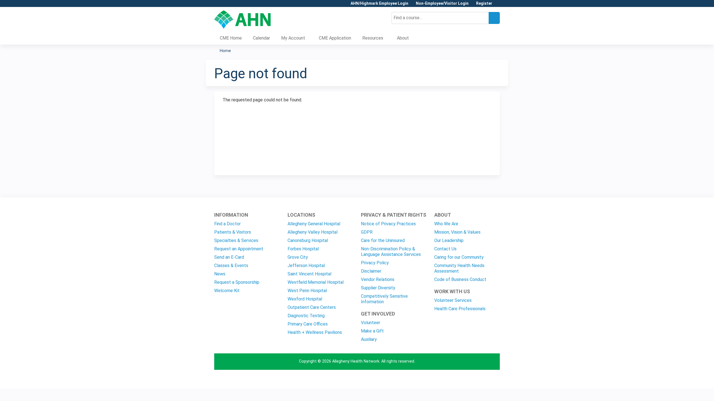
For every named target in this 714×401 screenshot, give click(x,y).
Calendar (261, 38)
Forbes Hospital (303, 248)
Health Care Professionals (460, 308)
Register (484, 3)
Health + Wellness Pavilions (315, 332)
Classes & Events (231, 265)
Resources (372, 38)
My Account (293, 38)
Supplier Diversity (378, 287)
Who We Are (446, 223)
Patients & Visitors (232, 232)
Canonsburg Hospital (308, 240)
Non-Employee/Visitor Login (442, 3)
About (403, 38)
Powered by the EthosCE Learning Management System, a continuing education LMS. (480, 379)
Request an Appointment (238, 248)
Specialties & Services (236, 240)
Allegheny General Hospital (314, 223)
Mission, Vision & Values (457, 232)
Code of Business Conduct (460, 279)
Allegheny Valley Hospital (312, 232)
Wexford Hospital (305, 299)
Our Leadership (449, 240)
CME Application (335, 38)
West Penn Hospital (307, 290)
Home (225, 50)
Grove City (298, 257)
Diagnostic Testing (306, 315)
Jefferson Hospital (306, 265)
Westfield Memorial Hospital (316, 282)
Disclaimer (371, 271)
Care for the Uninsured (383, 240)
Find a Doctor (227, 223)
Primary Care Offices (308, 324)
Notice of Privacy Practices (388, 223)
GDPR (367, 232)
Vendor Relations (377, 279)
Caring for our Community (459, 257)
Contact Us (445, 248)
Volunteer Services (453, 300)
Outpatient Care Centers (312, 307)
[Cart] (498, 5)
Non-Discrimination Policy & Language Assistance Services (391, 251)
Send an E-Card (229, 257)
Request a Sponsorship (236, 282)
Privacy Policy (375, 262)
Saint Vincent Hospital (309, 274)
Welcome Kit (227, 290)
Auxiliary (369, 339)
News (219, 274)
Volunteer (370, 322)
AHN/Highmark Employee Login (379, 3)
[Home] (242, 19)
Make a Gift (372, 331)
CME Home (231, 38)
